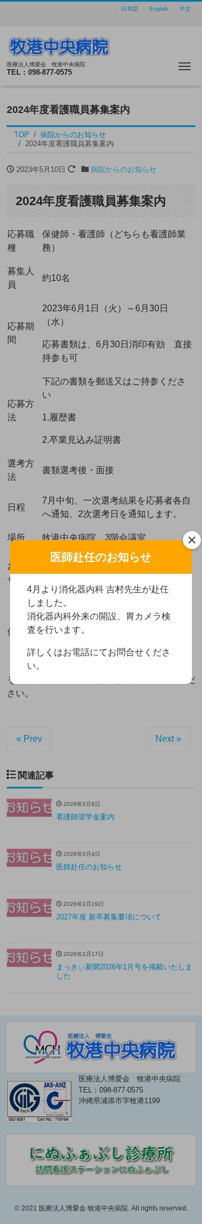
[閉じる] (192, 540)
